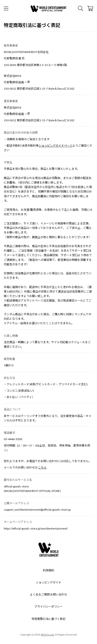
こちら (42, 467)
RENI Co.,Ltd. (47, 634)
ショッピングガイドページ (56, 145)
